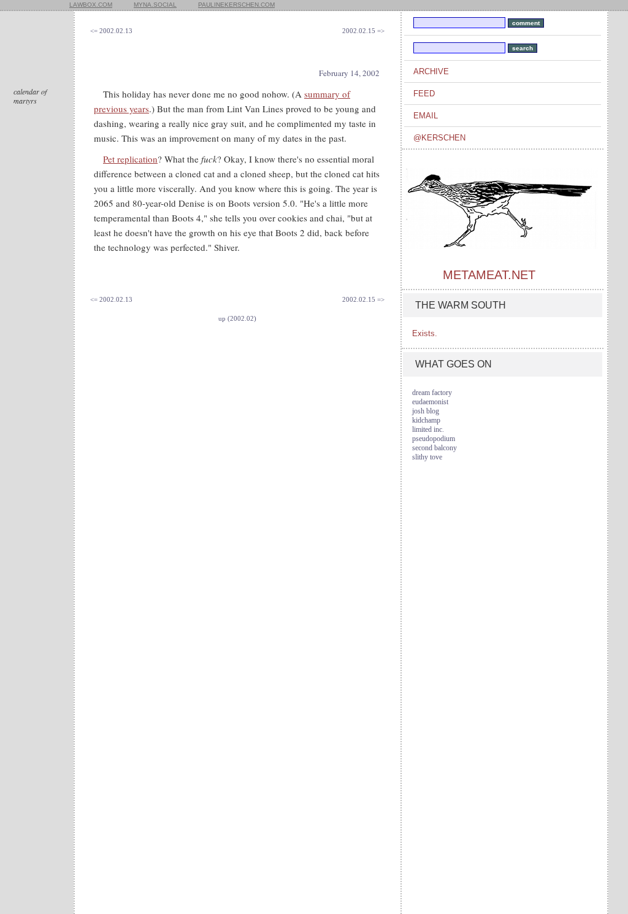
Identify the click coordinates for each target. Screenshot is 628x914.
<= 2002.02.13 (111, 30)
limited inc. (428, 429)
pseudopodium (433, 438)
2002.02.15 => (363, 30)
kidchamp (426, 420)
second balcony (434, 448)
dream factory (432, 392)
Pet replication (130, 159)
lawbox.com (90, 4)
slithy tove (427, 457)
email (425, 116)
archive (431, 71)
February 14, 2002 (349, 73)
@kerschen (439, 138)
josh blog (425, 411)
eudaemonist (430, 401)
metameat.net (489, 275)
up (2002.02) (237, 318)
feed (424, 94)
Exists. (424, 333)
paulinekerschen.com (236, 4)
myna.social (155, 4)
